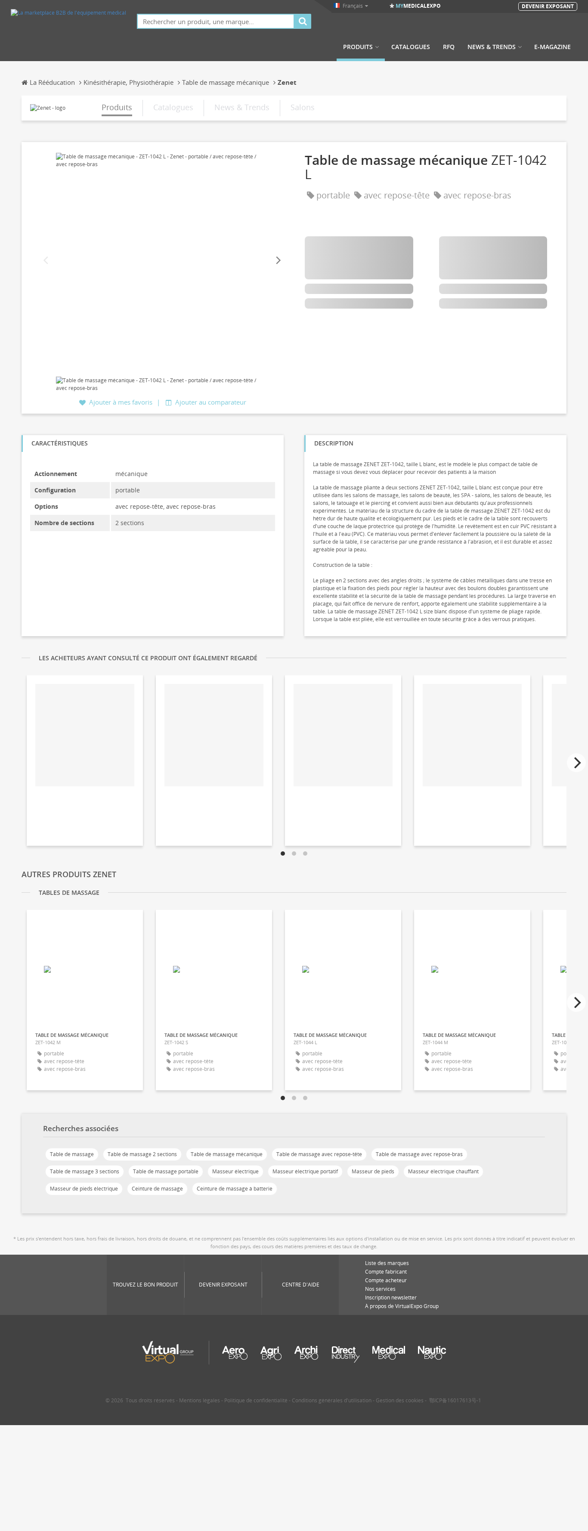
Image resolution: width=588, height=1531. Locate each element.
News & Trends (491, 47)
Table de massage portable (165, 1171)
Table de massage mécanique (227, 1154)
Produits (358, 47)
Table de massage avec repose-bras (419, 1154)
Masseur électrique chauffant (443, 1171)
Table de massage (72, 1154)
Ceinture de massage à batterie (234, 1188)
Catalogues (410, 47)
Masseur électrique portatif (305, 1171)
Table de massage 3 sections (84, 1171)
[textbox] (215, 21)
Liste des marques (387, 1263)
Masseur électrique (235, 1171)
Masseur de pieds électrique (84, 1188)
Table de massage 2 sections (142, 1154)
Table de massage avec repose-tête (319, 1154)
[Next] (277, 260)
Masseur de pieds (373, 1171)
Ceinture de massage (157, 1188)
